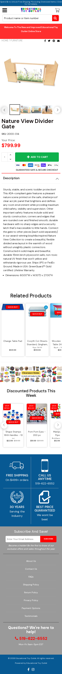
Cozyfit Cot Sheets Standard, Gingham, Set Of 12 (37, 344)
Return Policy (31, 592)
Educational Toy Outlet (26, 658)
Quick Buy (13, 307)
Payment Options (31, 608)
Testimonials (31, 616)
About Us (31, 561)
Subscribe (48, 539)
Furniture (16, 40)
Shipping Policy (31, 584)
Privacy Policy (31, 600)
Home (5, 40)
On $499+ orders (17, 480)
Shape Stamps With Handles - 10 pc (13, 434)
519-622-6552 (44, 483)
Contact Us (31, 568)
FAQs (31, 576)
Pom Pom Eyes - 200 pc (37, 433)
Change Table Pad (12, 341)
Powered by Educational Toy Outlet (31, 663)
